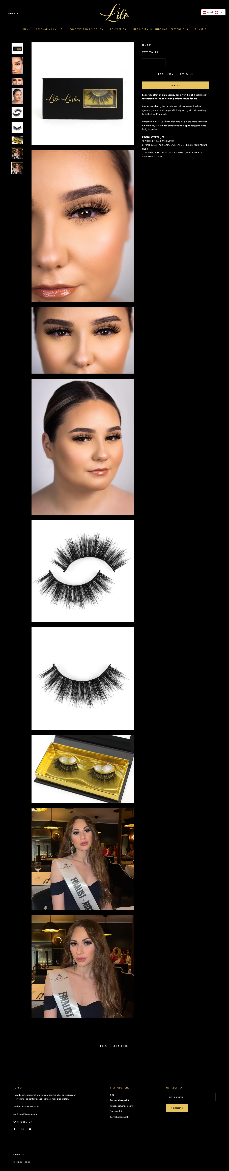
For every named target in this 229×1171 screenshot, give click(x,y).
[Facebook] (14, 1129)
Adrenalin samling (49, 29)
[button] (213, 12)
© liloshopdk (22, 1162)
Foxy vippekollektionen (86, 29)
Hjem (25, 29)
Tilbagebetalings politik (121, 1105)
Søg (112, 1094)
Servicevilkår (116, 1111)
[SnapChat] (30, 1129)
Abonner (177, 1108)
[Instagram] (22, 1129)
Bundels (201, 29)
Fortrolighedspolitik (119, 1117)
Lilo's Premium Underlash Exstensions (160, 29)
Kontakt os (118, 29)
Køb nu (175, 85)
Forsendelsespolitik (119, 1100)
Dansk (12, 13)
